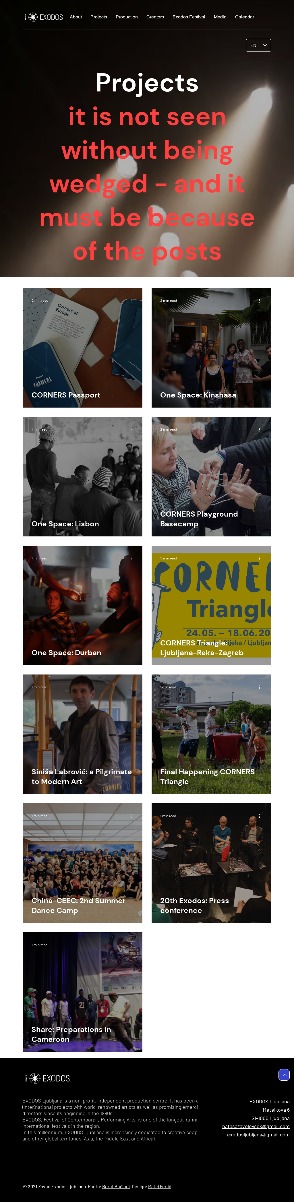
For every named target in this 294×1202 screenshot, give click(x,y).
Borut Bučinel (116, 1186)
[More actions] (132, 300)
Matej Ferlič (159, 1186)
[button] (98, 17)
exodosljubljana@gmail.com (258, 1134)
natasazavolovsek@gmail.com (256, 1126)
